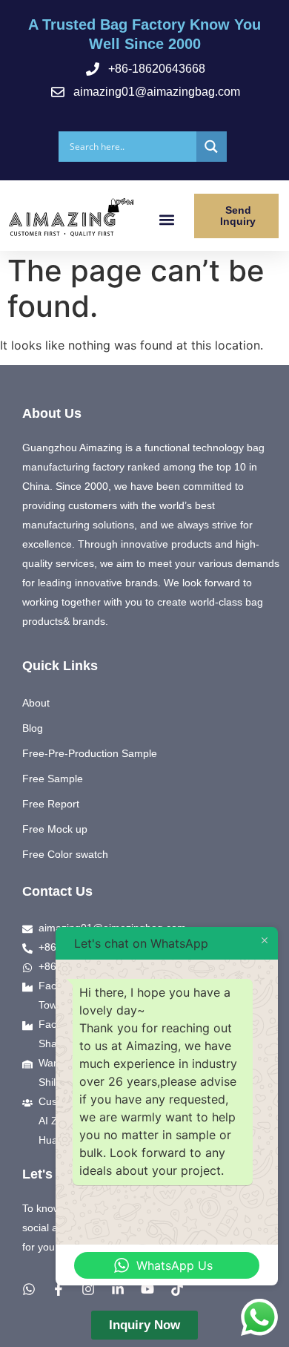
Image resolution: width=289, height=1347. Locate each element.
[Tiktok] (177, 1289)
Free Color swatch (65, 854)
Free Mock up (54, 829)
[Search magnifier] (211, 146)
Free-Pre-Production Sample (89, 753)
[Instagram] (88, 1289)
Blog (32, 728)
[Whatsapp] (29, 1289)
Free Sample (52, 778)
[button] (167, 219)
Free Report (50, 804)
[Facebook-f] (58, 1289)
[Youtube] (147, 1289)
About (36, 703)
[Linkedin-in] (117, 1289)
